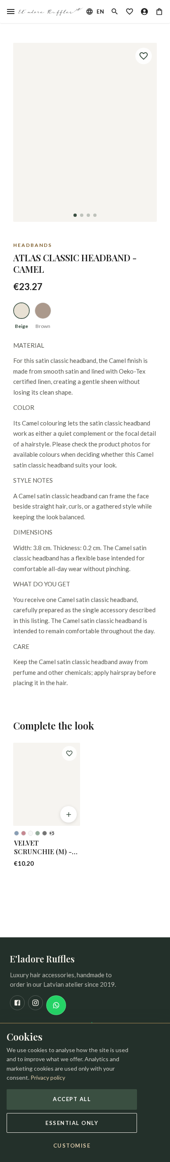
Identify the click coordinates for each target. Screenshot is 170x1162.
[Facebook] (17, 1002)
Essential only (71, 1123)
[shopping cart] (159, 11)
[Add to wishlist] (143, 56)
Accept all (72, 1099)
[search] (114, 11)
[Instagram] (35, 1002)
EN (100, 11)
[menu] (10, 11)
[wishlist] (129, 11)
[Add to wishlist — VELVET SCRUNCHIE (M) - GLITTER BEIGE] (69, 753)
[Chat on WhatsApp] (56, 1005)
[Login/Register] (144, 11)
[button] (85, 132)
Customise (72, 1145)
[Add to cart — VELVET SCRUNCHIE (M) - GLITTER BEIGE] (68, 814)
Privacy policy (48, 1077)
